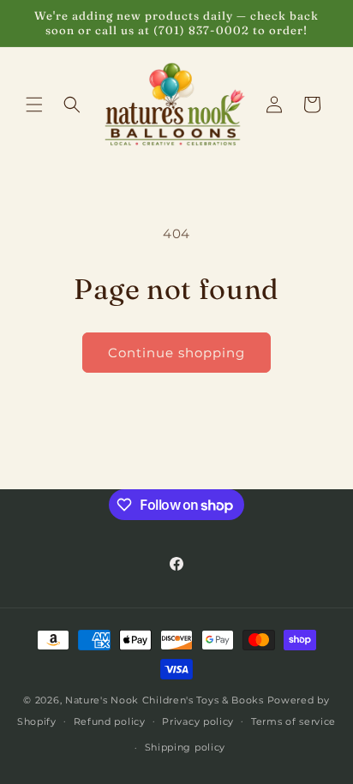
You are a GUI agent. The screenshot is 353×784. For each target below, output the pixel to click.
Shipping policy (185, 747)
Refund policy (110, 721)
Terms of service (293, 721)
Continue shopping (176, 352)
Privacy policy (198, 721)
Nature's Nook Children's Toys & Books (164, 700)
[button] (34, 104)
